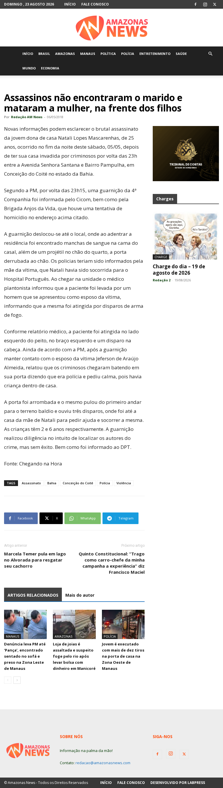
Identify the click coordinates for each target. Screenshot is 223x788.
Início (70, 4)
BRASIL (44, 53)
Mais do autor (79, 595)
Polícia (105, 483)
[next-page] (17, 680)
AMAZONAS (65, 53)
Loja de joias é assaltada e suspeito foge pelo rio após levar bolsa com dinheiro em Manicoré (74, 656)
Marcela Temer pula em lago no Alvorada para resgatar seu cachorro (35, 560)
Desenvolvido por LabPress (177, 782)
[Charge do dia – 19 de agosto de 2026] (186, 236)
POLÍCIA (127, 53)
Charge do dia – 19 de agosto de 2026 (179, 269)
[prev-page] (7, 680)
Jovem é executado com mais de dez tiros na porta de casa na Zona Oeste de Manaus (123, 656)
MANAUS (87, 53)
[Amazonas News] (111, 28)
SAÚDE (181, 53)
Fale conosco (95, 4)
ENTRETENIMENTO (154, 53)
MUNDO (29, 68)
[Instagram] (205, 4)
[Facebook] (195, 4)
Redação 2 (161, 280)
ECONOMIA (50, 68)
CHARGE (160, 257)
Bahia (51, 483)
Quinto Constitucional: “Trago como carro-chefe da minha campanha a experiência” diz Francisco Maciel (112, 563)
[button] (210, 54)
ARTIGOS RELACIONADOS (33, 595)
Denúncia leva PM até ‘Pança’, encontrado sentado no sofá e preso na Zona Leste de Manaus (25, 656)
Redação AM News (26, 117)
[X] (214, 4)
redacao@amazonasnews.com (102, 762)
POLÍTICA (108, 53)
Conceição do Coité (78, 483)
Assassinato (31, 483)
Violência (123, 483)
